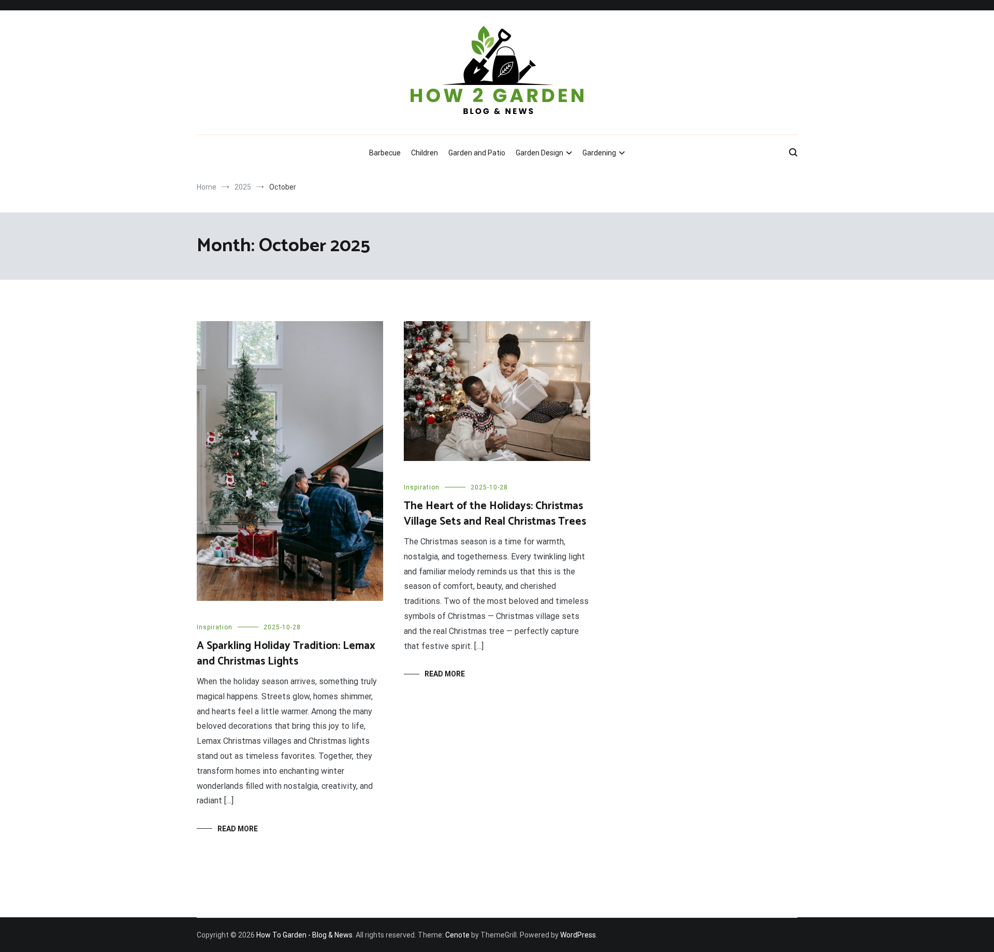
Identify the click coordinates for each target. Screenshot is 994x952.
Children (424, 153)
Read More (237, 829)
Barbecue (385, 153)
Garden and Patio (476, 153)
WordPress (578, 935)
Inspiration (214, 627)
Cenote (457, 935)
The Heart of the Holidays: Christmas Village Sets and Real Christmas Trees (495, 513)
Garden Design (539, 153)
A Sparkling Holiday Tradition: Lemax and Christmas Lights (286, 653)
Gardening (599, 153)
